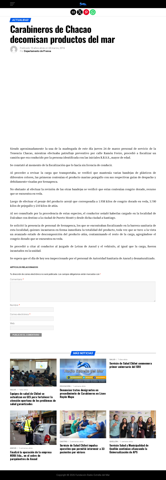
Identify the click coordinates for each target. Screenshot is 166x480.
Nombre (15, 305)
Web (12, 323)
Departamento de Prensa (37, 51)
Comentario (17, 279)
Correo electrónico (20, 314)
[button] (12, 4)
